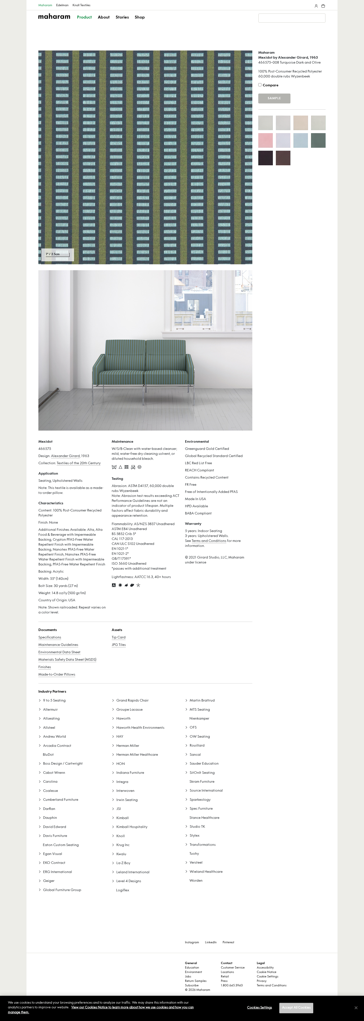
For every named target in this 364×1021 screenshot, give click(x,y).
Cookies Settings (259, 1008)
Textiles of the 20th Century (79, 463)
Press (224, 981)
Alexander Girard (65, 456)
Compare (270, 85)
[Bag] (322, 4)
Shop (140, 17)
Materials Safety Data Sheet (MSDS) (67, 660)
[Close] (356, 1007)
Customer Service (233, 968)
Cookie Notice (266, 972)
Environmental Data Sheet (59, 652)
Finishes (44, 667)
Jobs (188, 976)
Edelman (62, 5)
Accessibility (265, 968)
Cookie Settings (267, 976)
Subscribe (192, 985)
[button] (85, 22)
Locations (227, 972)
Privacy (261, 981)
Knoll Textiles (81, 5)
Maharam (45, 5)
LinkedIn (211, 942)
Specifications (49, 637)
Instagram (192, 942)
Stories (122, 17)
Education (192, 968)
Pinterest (228, 942)
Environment (193, 972)
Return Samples (196, 981)
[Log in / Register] (315, 4)
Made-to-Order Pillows (56, 675)
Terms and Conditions (209, 541)
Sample (274, 98)
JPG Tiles (119, 645)
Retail (225, 976)
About (104, 17)
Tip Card (119, 637)
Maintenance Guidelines (58, 645)
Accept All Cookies (296, 1008)
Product (84, 17)
